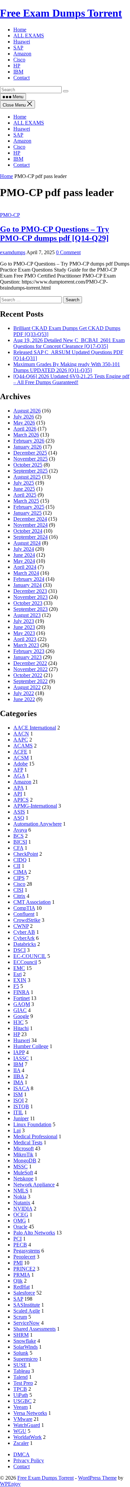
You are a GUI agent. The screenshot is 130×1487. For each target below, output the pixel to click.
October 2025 (27, 465)
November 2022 (30, 669)
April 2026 (24, 429)
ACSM (21, 758)
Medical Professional (35, 1136)
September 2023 (30, 609)
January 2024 (27, 585)
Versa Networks (30, 1413)
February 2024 (28, 579)
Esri (17, 974)
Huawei (21, 129)
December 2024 (30, 519)
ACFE (20, 752)
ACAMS (23, 746)
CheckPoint (25, 854)
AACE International (34, 727)
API (17, 794)
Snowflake (24, 1341)
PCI (17, 1239)
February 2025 (28, 507)
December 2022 (30, 663)
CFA (18, 848)
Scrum (20, 1317)
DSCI (19, 950)
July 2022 (23, 693)
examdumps (12, 252)
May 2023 (24, 633)
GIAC (20, 1010)
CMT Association (32, 902)
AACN (21, 733)
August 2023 (27, 615)
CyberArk (24, 938)
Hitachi (21, 1028)
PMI (18, 1263)
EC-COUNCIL (29, 956)
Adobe (20, 764)
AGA (19, 776)
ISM (18, 1094)
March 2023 (26, 645)
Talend (20, 1377)
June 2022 (24, 699)
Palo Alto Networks (34, 1232)
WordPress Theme (97, 1478)
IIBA (18, 1076)
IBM (18, 159)
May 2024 (24, 561)
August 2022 (27, 687)
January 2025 (27, 513)
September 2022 (30, 681)
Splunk (20, 1353)
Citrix (19, 896)
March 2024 (26, 573)
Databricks (24, 944)
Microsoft (23, 1148)
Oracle (20, 1226)
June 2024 (24, 555)
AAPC (20, 739)
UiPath (20, 1395)
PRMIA (21, 1275)
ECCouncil (25, 962)
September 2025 (30, 471)
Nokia (19, 1196)
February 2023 (28, 651)
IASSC (21, 1058)
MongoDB (24, 1160)
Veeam (20, 1407)
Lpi (17, 1130)
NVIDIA (22, 1208)
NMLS (20, 1190)
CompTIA (24, 908)
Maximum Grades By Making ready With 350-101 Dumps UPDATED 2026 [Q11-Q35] (66, 367)
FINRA (21, 992)
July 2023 (23, 621)
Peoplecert (24, 1257)
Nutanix (21, 1202)
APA (18, 788)
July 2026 (23, 417)
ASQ (18, 818)
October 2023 (27, 603)
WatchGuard (26, 1425)
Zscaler (21, 1443)
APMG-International (35, 806)
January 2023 (27, 657)
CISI (18, 890)
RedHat (21, 1287)
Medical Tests (27, 1142)
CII (16, 866)
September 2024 (30, 537)
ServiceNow (26, 1323)
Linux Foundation (32, 1124)
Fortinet (21, 998)
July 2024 (23, 549)
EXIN (19, 980)
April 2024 (24, 567)
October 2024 (27, 531)
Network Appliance (34, 1184)
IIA (16, 1070)
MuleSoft (23, 1172)
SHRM (21, 1335)
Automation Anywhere (37, 824)
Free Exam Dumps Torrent (61, 13)
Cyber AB (24, 932)
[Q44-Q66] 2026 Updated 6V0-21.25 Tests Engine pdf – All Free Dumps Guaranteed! (71, 379)
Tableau (21, 1371)
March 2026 (26, 435)
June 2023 (24, 627)
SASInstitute (26, 1305)
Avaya (20, 830)
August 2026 (27, 411)
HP (16, 153)
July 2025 (23, 483)
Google (21, 1016)
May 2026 (24, 423)
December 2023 (30, 591)
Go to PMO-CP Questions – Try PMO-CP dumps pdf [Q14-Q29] (54, 233)
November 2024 (30, 525)
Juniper (21, 1118)
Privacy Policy (28, 1460)
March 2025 (26, 501)
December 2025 (30, 453)
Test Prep (23, 1383)
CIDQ (20, 860)
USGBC (22, 1401)
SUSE (20, 1365)
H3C (18, 1022)
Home (19, 117)
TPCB (20, 1389)
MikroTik (23, 1154)
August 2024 (27, 543)
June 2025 (24, 489)
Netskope (23, 1178)
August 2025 (27, 477)
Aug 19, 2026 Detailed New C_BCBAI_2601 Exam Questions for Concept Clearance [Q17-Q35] (69, 343)
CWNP (21, 926)
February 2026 (28, 441)
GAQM (21, 1004)
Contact (21, 165)
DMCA (21, 1454)
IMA (18, 1082)
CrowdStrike (26, 920)
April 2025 (24, 495)
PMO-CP (10, 215)
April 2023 (24, 639)
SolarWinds (25, 1347)
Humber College (30, 1046)
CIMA (20, 872)
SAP (18, 135)
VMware (22, 1419)
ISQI (18, 1100)
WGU (19, 1431)
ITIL (18, 1112)
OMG (19, 1220)
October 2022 (27, 675)
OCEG (20, 1214)
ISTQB (21, 1106)
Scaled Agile (26, 1311)
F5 (16, 986)
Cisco (19, 147)
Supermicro (25, 1359)
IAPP (19, 1052)
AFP (18, 770)
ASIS (19, 812)
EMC (19, 968)
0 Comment (68, 252)
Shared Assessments (34, 1329)
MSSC (20, 1166)
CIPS (19, 878)
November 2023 (30, 597)
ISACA (21, 1088)
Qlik (18, 1281)
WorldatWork (27, 1437)
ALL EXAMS (28, 123)
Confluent (23, 914)
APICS (21, 800)
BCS (18, 836)
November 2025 (30, 459)
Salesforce (24, 1293)
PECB (20, 1245)
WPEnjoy (10, 1484)
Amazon (22, 141)
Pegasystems (26, 1251)
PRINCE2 (24, 1269)
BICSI (20, 842)
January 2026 (27, 447)
